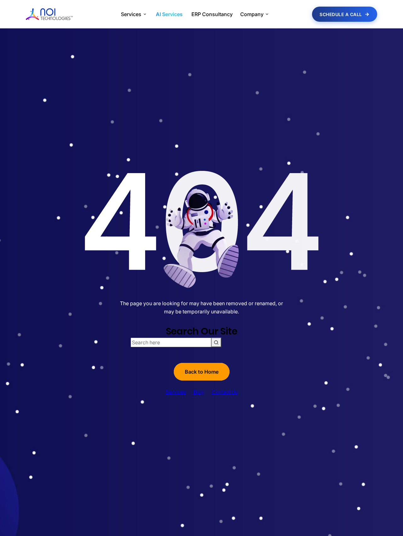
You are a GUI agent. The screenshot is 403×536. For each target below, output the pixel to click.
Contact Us (225, 392)
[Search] (216, 342)
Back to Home (202, 372)
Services (176, 392)
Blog (198, 392)
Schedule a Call (341, 14)
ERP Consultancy (212, 14)
